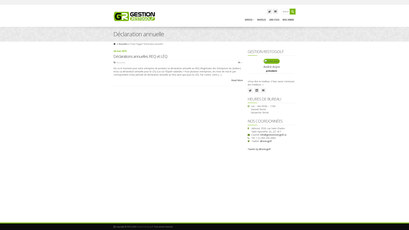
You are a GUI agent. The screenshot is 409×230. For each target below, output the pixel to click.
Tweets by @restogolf (259, 149)
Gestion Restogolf (145, 226)
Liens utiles (274, 19)
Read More (237, 80)
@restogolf (266, 141)
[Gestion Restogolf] (134, 16)
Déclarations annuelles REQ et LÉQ (140, 56)
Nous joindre (288, 19)
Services (248, 19)
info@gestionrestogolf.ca (273, 134)
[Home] (114, 44)
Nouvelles (261, 19)
